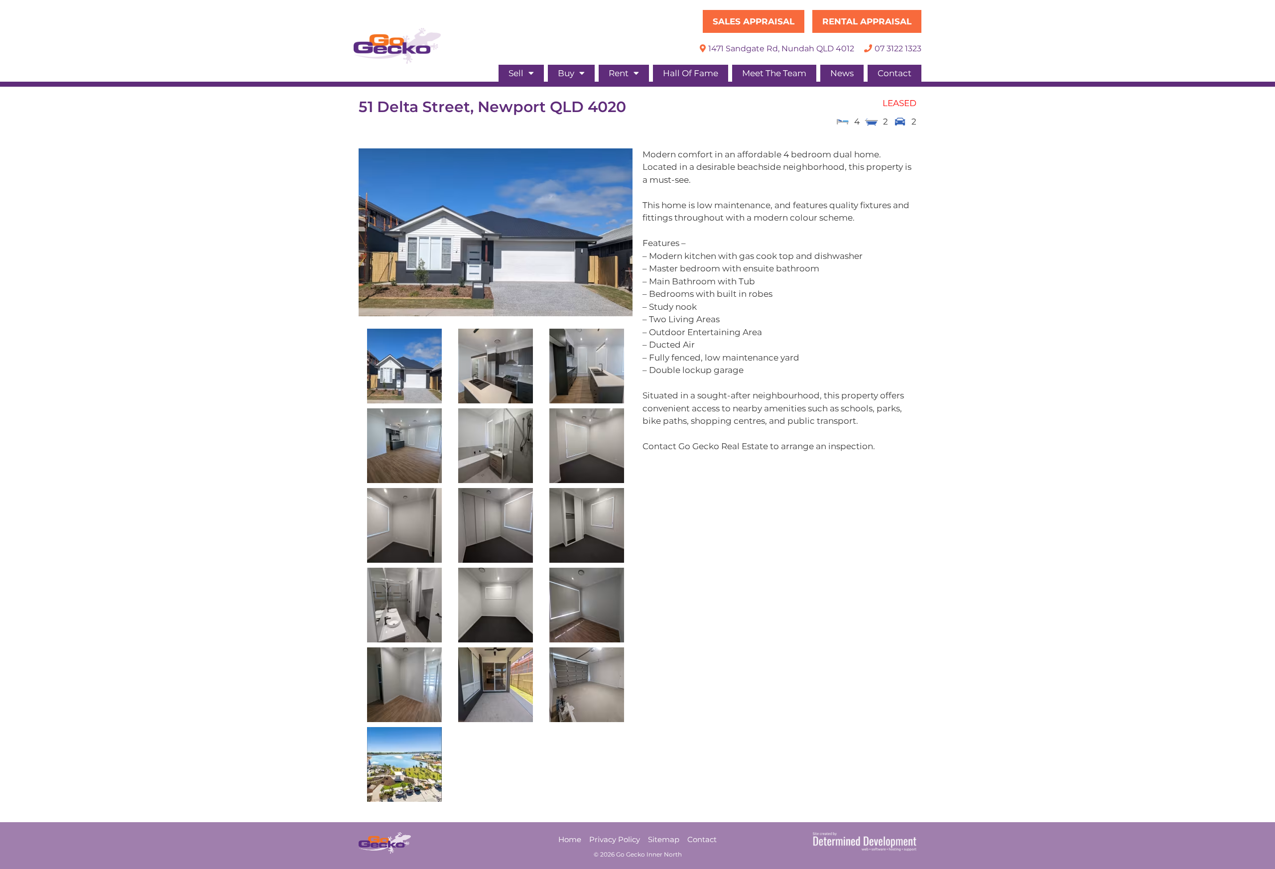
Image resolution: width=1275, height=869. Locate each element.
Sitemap (663, 839)
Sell (516, 73)
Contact (894, 73)
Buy (566, 73)
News (842, 73)
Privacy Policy (614, 839)
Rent (619, 73)
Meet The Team (774, 73)
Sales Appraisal (753, 21)
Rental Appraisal (866, 21)
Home (569, 839)
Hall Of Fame (690, 73)
